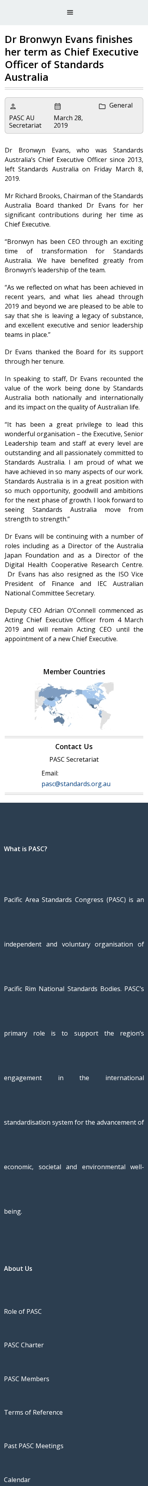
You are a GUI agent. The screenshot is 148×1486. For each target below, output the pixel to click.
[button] (70, 12)
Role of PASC (23, 1311)
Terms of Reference (33, 1412)
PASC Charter (24, 1345)
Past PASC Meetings (34, 1445)
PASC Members (26, 1378)
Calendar (17, 1479)
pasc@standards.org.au (76, 783)
